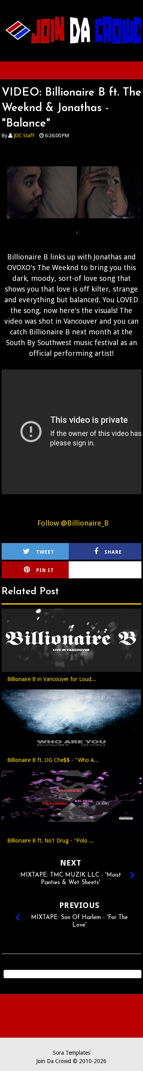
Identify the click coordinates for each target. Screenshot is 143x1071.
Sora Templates (71, 1053)
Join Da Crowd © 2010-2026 (71, 1061)
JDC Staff (24, 135)
